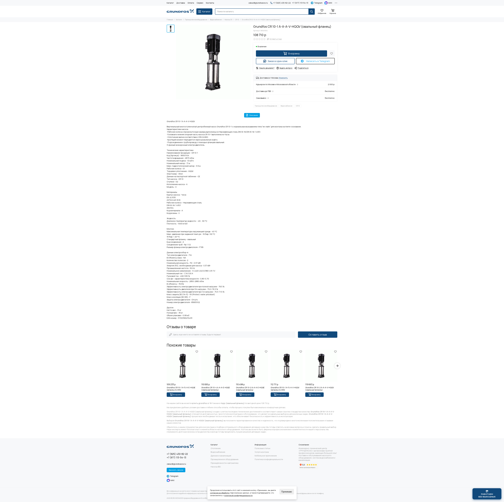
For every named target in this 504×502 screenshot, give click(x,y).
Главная (170, 19)
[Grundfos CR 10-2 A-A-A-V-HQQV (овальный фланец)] (321, 366)
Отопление (216, 448)
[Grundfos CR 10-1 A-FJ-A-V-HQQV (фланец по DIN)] (287, 366)
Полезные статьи (262, 448)
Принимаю (286, 491)
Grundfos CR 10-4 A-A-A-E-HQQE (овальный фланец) (215, 388)
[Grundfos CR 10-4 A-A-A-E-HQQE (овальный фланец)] (217, 366)
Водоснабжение (216, 19)
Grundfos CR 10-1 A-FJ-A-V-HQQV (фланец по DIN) (285, 388)
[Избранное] (331, 53)
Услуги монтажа (262, 452)
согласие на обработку (220, 493)
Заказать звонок (176, 470)
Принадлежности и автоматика (224, 463)
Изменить (283, 78)
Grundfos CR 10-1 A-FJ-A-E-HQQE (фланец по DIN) (181, 388)
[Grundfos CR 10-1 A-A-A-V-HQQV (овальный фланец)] (213, 62)
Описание (253, 115)
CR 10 (237, 19)
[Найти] (311, 11)
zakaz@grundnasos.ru (258, 3)
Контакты (210, 3)
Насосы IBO (216, 467)
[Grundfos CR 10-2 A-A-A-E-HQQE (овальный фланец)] (252, 366)
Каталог (170, 3)
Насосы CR (228, 19)
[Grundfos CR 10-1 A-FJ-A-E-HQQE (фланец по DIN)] (183, 366)
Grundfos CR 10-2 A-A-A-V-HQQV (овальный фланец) (319, 388)
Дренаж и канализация (221, 456)
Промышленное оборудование (196, 19)
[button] (167, 366)
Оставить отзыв (317, 334)
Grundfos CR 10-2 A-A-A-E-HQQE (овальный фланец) (250, 388)
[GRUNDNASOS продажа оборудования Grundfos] (180, 11)
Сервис (200, 3)
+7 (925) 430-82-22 (282, 3)
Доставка (180, 3)
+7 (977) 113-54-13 (300, 3)
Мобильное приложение (266, 456)
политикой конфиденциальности (238, 495)
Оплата (191, 3)
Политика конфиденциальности (269, 459)
